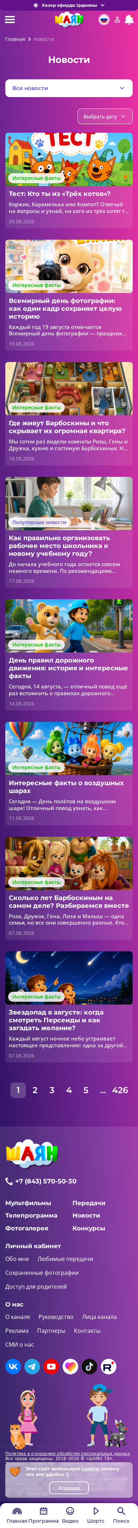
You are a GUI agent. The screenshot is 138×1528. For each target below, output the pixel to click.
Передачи (89, 1203)
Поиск (121, 1521)
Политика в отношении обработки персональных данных (67, 1453)
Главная (17, 1521)
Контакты (87, 1331)
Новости (86, 1215)
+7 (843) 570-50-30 (45, 1181)
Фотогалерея (26, 1228)
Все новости (30, 88)
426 (120, 1090)
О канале (17, 1317)
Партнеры (51, 1331)
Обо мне (17, 1259)
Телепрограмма (31, 1215)
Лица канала (99, 1317)
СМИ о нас (19, 1344)
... (103, 1090)
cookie (90, 1468)
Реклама (17, 1331)
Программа (43, 1521)
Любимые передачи (65, 1259)
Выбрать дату (100, 116)
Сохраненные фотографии (42, 1273)
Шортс (95, 1521)
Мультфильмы (28, 1203)
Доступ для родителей (36, 1286)
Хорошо (69, 1487)
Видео (70, 1521)
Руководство (56, 1317)
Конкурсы (89, 1228)
